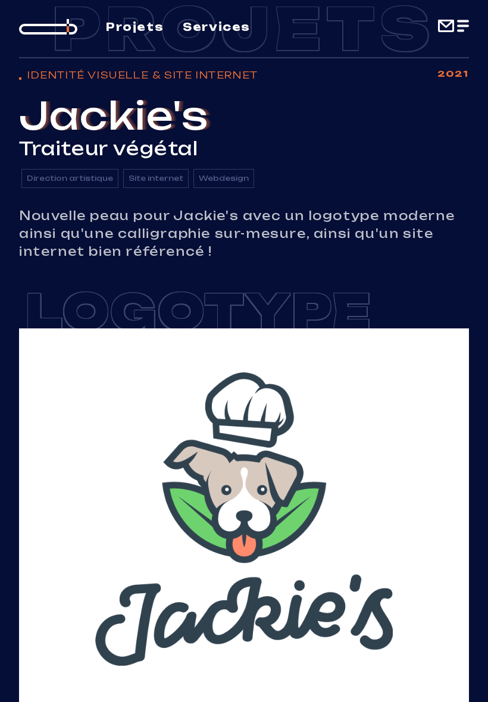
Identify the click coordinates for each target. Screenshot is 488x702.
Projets (135, 26)
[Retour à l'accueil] (48, 27)
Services (217, 26)
